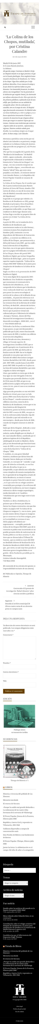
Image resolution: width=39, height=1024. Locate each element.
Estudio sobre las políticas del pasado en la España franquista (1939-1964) (19, 909)
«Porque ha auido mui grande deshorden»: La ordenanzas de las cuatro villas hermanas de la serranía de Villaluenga (19, 809)
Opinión (19, 574)
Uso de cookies (19, 1011)
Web (4, 681)
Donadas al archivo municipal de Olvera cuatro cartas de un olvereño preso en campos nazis (18, 605)
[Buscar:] (19, 870)
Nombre (7, 663)
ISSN (15, 997)
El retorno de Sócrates (11, 804)
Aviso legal (19, 1006)
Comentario (8, 635)
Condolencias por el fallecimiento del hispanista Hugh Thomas (17, 936)
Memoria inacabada (10, 800)
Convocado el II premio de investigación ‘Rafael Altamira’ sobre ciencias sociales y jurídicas (20, 590)
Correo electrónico (11, 672)
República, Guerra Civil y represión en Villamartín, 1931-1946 (17, 974)
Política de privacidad (19, 1009)
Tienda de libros (13, 946)
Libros (8, 787)
